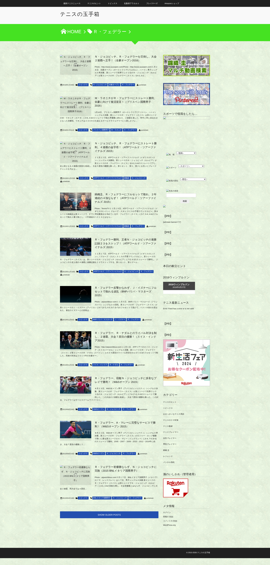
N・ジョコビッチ (100, 85)
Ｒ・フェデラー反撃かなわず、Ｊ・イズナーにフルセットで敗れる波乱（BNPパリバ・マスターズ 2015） (126, 291)
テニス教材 (168, 426)
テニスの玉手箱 (80, 14)
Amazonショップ (172, 3)
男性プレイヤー (169, 444)
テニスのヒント (94, 3)
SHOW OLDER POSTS (109, 515)
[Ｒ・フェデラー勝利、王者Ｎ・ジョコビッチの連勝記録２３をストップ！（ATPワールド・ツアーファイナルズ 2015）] (75, 247)
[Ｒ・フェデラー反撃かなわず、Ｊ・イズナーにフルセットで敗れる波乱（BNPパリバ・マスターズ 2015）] (75, 294)
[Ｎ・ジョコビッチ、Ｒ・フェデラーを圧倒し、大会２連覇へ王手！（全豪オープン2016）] (75, 63)
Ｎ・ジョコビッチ (139, 178)
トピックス (112, 3)
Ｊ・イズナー (120, 319)
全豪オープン (114, 85)
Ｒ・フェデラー (128, 85)
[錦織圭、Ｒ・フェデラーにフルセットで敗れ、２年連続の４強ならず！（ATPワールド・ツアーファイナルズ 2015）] (75, 202)
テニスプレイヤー (170, 432)
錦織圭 (126, 178)
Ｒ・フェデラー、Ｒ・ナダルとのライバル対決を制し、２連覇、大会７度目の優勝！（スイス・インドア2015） (126, 337)
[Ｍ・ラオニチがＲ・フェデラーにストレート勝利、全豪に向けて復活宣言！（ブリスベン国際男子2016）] (75, 105)
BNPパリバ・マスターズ (102, 319)
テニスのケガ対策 (170, 420)
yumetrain (142, 85)
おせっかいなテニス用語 (173, 414)
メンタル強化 (169, 462)
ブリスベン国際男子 (101, 130)
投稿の (168, 517)
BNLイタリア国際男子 (101, 498)
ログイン (167, 512)
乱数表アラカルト (131, 3)
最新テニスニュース (72, 3)
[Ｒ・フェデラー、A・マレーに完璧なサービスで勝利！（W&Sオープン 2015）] (75, 429)
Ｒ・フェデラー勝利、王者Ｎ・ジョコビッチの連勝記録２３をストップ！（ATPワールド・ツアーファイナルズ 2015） (125, 243)
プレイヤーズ (152, 3)
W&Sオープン (98, 409)
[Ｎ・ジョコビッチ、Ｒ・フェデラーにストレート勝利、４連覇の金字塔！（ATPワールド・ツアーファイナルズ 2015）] (75, 152)
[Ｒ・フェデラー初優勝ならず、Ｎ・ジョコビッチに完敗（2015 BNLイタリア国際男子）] (75, 474)
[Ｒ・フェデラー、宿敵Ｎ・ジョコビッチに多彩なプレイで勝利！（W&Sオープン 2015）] (75, 385)
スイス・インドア (100, 365)
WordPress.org (169, 525)
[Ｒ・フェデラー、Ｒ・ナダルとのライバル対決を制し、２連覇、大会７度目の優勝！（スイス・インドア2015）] (75, 340)
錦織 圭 (166, 450)
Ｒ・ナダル (114, 365)
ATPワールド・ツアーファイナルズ (108, 178)
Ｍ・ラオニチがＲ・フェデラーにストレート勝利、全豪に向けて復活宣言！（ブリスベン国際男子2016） (126, 102)
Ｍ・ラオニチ (116, 130)
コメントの (170, 521)
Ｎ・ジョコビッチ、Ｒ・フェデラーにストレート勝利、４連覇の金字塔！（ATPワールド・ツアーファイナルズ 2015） (126, 147)
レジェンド (168, 456)
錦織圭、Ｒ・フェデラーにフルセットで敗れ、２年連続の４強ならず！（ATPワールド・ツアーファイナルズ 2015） (126, 198)
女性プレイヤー (169, 438)
